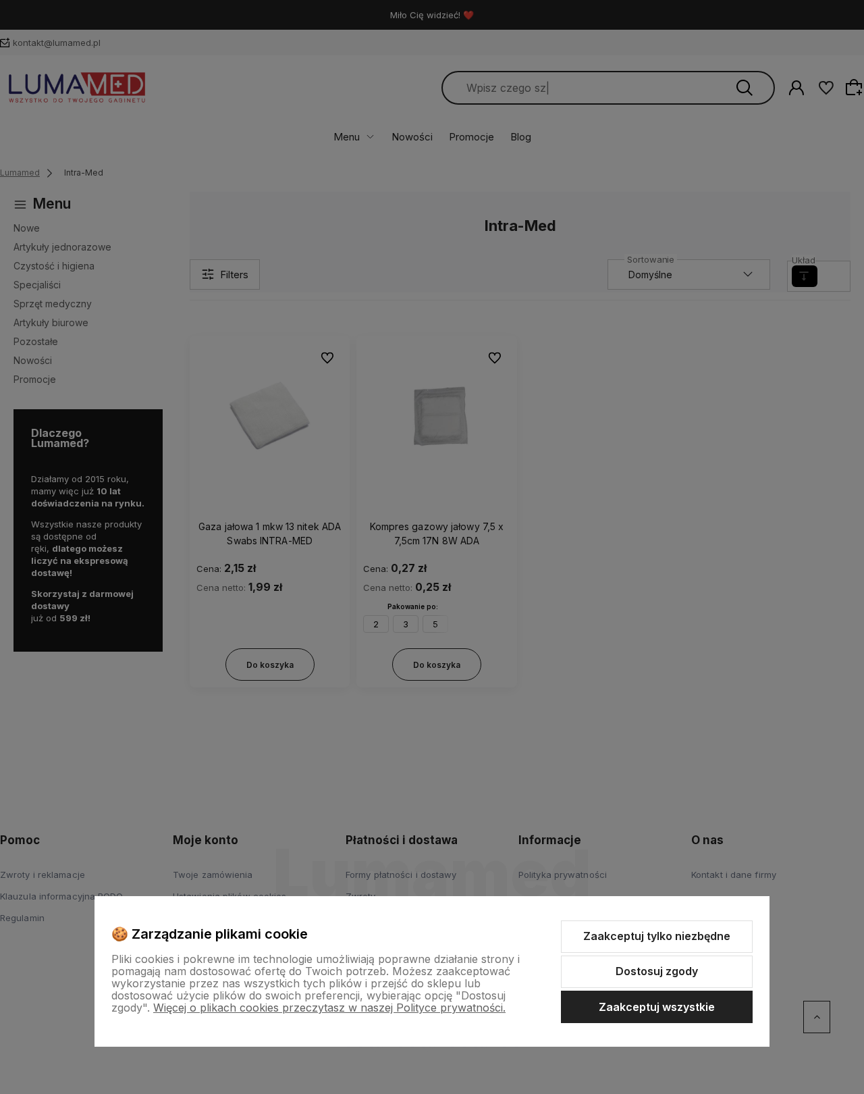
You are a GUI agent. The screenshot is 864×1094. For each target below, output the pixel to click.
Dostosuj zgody (657, 971)
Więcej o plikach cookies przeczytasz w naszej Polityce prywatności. (329, 1007)
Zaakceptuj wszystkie (657, 1007)
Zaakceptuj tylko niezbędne (656, 936)
